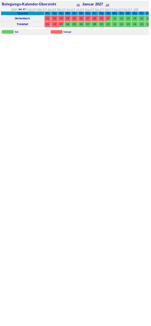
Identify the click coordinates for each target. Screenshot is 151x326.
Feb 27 (31, 9)
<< (78, 4)
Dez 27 (127, 9)
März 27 (41, 9)
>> (107, 4)
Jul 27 (79, 9)
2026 (13, 9)
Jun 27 (70, 9)
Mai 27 (60, 9)
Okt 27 (108, 9)
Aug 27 (89, 9)
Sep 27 (98, 9)
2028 (136, 9)
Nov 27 (117, 9)
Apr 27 (51, 9)
